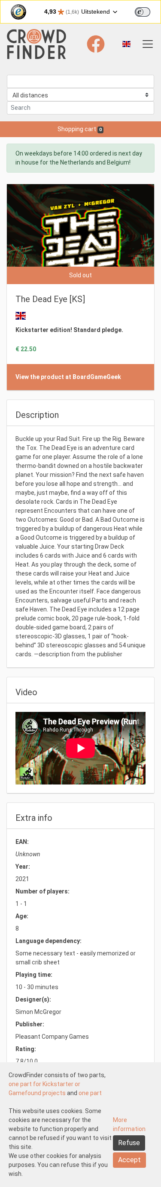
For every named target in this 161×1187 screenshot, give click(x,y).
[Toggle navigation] (147, 44)
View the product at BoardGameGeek (68, 376)
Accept (129, 1160)
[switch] (142, 12)
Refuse (129, 1143)
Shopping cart (80, 129)
